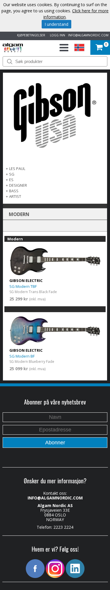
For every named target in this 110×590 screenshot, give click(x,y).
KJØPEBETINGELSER (30, 35)
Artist (15, 196)
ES (11, 179)
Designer (18, 185)
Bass (13, 190)
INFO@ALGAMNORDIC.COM (88, 35)
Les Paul (17, 168)
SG (11, 174)
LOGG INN (56, 35)
